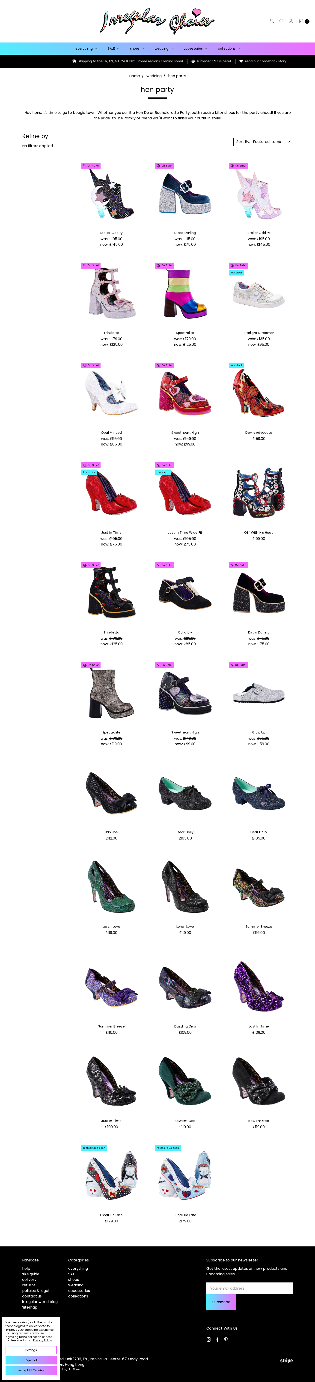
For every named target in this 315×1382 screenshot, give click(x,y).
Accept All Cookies (31, 1370)
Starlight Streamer (259, 332)
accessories (194, 48)
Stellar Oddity (111, 232)
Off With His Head (258, 532)
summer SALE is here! (181, 61)
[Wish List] (281, 21)
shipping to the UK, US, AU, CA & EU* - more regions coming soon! (99, 61)
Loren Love (111, 926)
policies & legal (35, 1290)
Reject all (31, 1360)
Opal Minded (111, 432)
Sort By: (243, 141)
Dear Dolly (185, 832)
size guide (30, 1274)
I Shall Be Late (111, 1215)
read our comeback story (234, 61)
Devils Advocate (258, 432)
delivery (29, 1279)
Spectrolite (185, 332)
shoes (135, 48)
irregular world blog (40, 1301)
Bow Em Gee (185, 1120)
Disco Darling (185, 232)
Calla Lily (185, 632)
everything (84, 48)
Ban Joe (111, 832)
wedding (162, 48)
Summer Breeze (259, 926)
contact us (32, 1296)
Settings (31, 1350)
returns (29, 1285)
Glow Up (258, 732)
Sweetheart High (185, 432)
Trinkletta (111, 332)
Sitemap (29, 1307)
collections (227, 48)
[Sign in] (290, 21)
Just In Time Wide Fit (185, 532)
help (26, 1268)
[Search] (271, 21)
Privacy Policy (42, 1340)
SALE (112, 48)
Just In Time (111, 532)
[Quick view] (137, 167)
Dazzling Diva (185, 1026)
